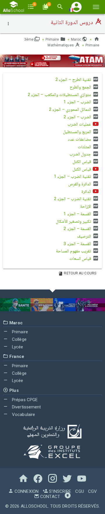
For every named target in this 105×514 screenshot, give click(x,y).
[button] (76, 7)
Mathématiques (61, 45)
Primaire (53, 39)
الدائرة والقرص (80, 184)
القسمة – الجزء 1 (78, 213)
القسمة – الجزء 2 (78, 228)
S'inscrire (59, 491)
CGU (79, 491)
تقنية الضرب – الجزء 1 (73, 176)
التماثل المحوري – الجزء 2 (70, 109)
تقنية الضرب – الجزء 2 (73, 198)
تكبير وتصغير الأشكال (74, 221)
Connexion (25, 491)
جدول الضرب (80, 154)
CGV (92, 491)
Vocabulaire (23, 414)
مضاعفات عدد (80, 139)
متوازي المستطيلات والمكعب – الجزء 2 (60, 94)
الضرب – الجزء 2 (78, 117)
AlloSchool (34, 506)
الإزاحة (86, 206)
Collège (19, 339)
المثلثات (85, 146)
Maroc (76, 39)
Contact (49, 496)
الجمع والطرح (81, 87)
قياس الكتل (82, 161)
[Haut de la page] (67, 496)
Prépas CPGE (24, 399)
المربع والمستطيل (77, 131)
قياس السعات (80, 258)
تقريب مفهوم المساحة (74, 251)
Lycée (17, 347)
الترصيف (84, 236)
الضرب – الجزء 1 (78, 101)
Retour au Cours (79, 273)
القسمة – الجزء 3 (78, 243)
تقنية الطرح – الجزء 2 (73, 79)
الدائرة (86, 191)
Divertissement (26, 407)
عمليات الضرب (79, 124)
